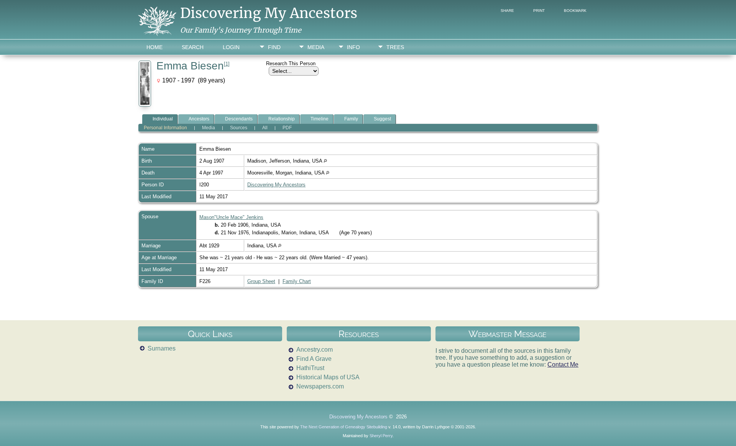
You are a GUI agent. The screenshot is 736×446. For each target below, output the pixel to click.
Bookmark (575, 10)
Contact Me (562, 364)
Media (315, 47)
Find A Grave (314, 358)
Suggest (382, 119)
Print (539, 10)
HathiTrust (310, 368)
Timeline (319, 119)
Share (507, 10)
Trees (395, 47)
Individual (163, 119)
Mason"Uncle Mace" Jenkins (231, 217)
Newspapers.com (320, 386)
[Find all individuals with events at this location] (325, 161)
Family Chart (297, 281)
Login (231, 47)
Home (154, 47)
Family (351, 119)
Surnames (162, 348)
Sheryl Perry (381, 435)
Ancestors (199, 119)
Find (274, 47)
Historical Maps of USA (328, 377)
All (265, 127)
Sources (238, 127)
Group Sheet (261, 281)
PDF (287, 127)
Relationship (281, 119)
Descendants (239, 119)
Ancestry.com (314, 349)
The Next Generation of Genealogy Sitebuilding (343, 427)
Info (353, 47)
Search (193, 47)
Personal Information (165, 127)
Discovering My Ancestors (268, 13)
